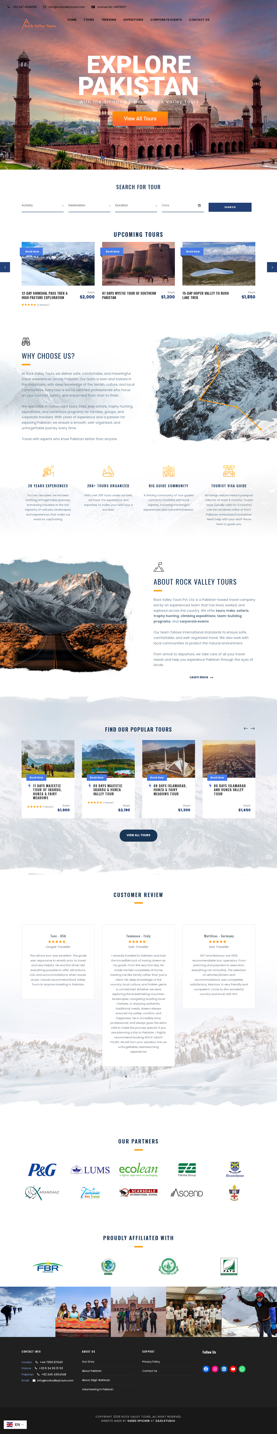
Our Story (88, 1362)
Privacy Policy (151, 1362)
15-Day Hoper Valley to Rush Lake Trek (125, 295)
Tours (89, 20)
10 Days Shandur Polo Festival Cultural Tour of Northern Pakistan (207, 297)
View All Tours (140, 119)
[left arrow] (246, 728)
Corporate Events (166, 20)
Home (72, 20)
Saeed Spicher (138, 1421)
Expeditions (133, 20)
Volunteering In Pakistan (97, 1389)
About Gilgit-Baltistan (96, 1380)
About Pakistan (92, 1371)
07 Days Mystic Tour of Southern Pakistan (49, 295)
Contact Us (199, 20)
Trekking (108, 20)
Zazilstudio (165, 1421)
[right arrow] (252, 728)
